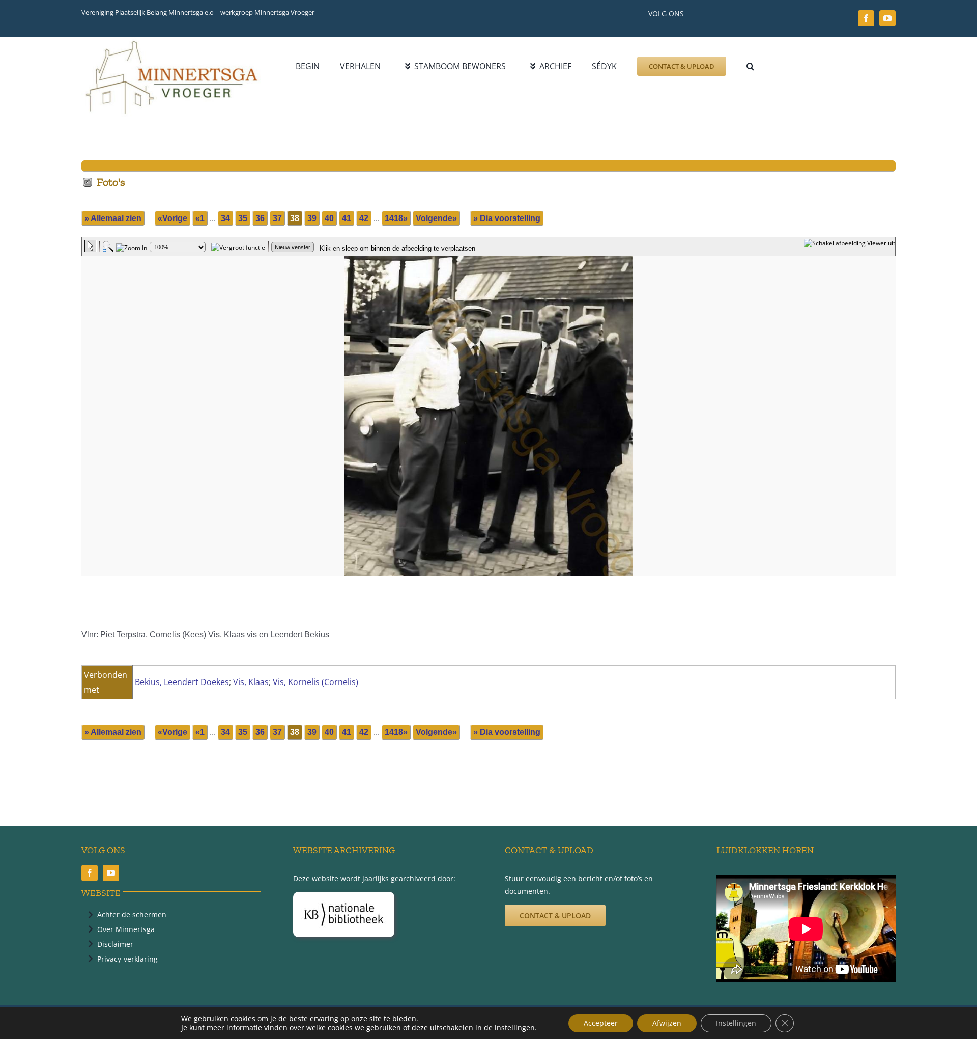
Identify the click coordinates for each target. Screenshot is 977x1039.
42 (363, 218)
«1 (200, 218)
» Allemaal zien (112, 218)
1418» (396, 218)
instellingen (515, 1027)
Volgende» (436, 218)
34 (225, 218)
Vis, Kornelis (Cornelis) (315, 682)
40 (329, 218)
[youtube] (887, 18)
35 (242, 218)
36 (260, 218)
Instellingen (736, 1023)
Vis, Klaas (251, 682)
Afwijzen (666, 1023)
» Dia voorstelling (506, 218)
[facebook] (866, 18)
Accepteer (601, 1023)
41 (346, 218)
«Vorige (172, 218)
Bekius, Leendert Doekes (182, 682)
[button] (750, 66)
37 (277, 218)
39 (312, 218)
